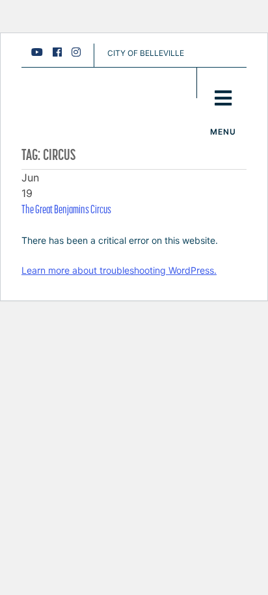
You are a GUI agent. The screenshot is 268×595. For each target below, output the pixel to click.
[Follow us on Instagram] (76, 52)
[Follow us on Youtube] (37, 52)
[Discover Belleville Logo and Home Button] (93, 88)
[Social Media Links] (61, 55)
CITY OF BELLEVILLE (145, 53)
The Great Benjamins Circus (66, 209)
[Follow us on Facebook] (57, 52)
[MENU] (222, 83)
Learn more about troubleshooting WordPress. (119, 270)
